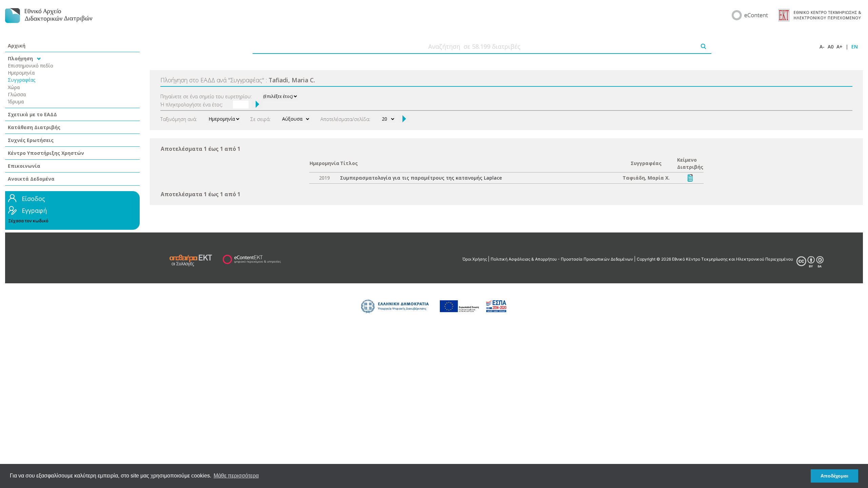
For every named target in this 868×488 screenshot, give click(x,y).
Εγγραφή (34, 210)
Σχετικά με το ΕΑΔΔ (32, 114)
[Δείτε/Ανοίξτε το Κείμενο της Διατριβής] (690, 177)
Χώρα (14, 87)
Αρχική (16, 45)
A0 (830, 46)
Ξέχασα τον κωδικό (28, 221)
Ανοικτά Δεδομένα (31, 179)
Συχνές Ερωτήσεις (31, 140)
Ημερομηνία (21, 72)
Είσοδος (33, 199)
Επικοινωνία (24, 166)
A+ (839, 46)
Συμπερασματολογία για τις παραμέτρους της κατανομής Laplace (421, 178)
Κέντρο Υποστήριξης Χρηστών (46, 153)
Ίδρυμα (16, 101)
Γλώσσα (17, 94)
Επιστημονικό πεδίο (30, 65)
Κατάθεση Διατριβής (34, 127)
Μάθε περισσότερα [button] (236, 476)
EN (854, 46)
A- (822, 46)
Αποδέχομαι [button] (834, 476)
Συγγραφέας (22, 80)
